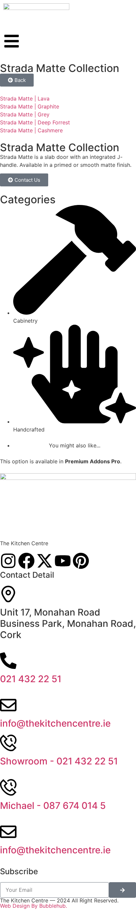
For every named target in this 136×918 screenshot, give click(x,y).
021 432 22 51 (30, 679)
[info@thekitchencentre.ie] (8, 705)
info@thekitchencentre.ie (55, 723)
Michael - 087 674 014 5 (53, 805)
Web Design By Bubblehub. (33, 905)
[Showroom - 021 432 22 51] (8, 743)
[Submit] (122, 890)
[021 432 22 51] (8, 660)
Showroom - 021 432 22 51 (59, 761)
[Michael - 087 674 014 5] (8, 787)
